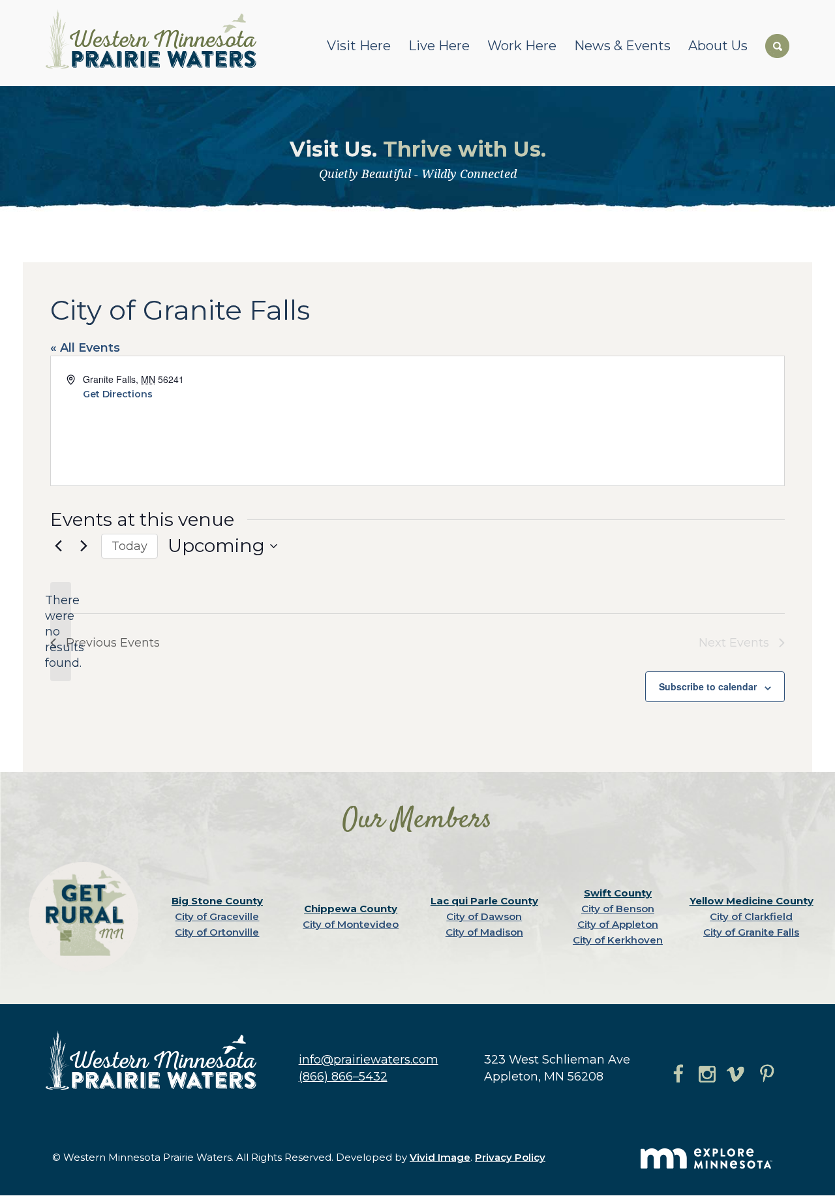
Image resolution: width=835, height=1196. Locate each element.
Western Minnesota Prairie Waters (154, 39)
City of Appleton (617, 924)
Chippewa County (350, 908)
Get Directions (118, 394)
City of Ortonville (217, 932)
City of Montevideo (351, 924)
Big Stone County (217, 901)
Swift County (618, 893)
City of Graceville (217, 916)
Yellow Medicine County (751, 901)
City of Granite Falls (751, 932)
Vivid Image (440, 1157)
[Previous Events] (58, 546)
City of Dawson (484, 916)
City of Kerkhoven (618, 940)
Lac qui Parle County (484, 901)
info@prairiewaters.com (368, 1059)
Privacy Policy (510, 1157)
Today (129, 546)
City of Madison (484, 932)
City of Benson (617, 908)
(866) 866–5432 (343, 1076)
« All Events (85, 348)
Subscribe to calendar (708, 686)
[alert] (60, 631)
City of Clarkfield (751, 916)
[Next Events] (83, 546)
